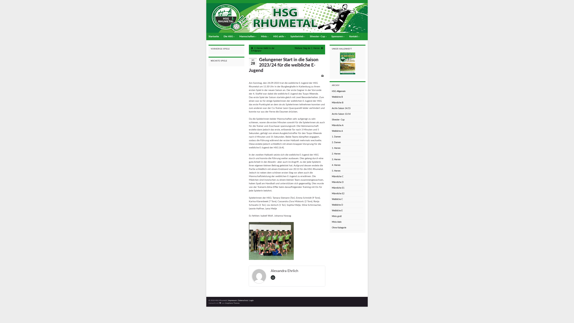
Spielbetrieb (297, 36)
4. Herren (336, 165)
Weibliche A (337, 131)
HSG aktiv (279, 36)
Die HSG (228, 36)
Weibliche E (337, 211)
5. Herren (336, 171)
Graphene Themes (232, 303)
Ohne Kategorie (339, 228)
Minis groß (337, 216)
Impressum (232, 300)
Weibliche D (337, 205)
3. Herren (336, 160)
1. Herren (336, 148)
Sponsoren (337, 36)
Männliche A (337, 125)
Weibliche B (337, 97)
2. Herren (336, 154)
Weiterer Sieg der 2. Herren (307, 48)
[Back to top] (567, 316)
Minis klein (337, 222)
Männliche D (338, 182)
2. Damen (336, 142)
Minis (264, 36)
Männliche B (337, 103)
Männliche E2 (338, 194)
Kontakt (353, 36)
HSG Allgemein (339, 91)
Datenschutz (243, 300)
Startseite (214, 36)
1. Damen (336, 137)
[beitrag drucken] (322, 76)
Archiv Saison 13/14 (341, 114)
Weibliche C (337, 199)
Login (251, 300)
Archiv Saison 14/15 (341, 108)
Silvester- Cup (318, 36)
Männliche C (337, 177)
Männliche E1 (338, 188)
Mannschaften (247, 36)
